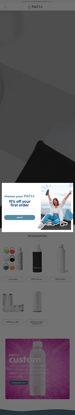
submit (20, 217)
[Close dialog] (70, 185)
